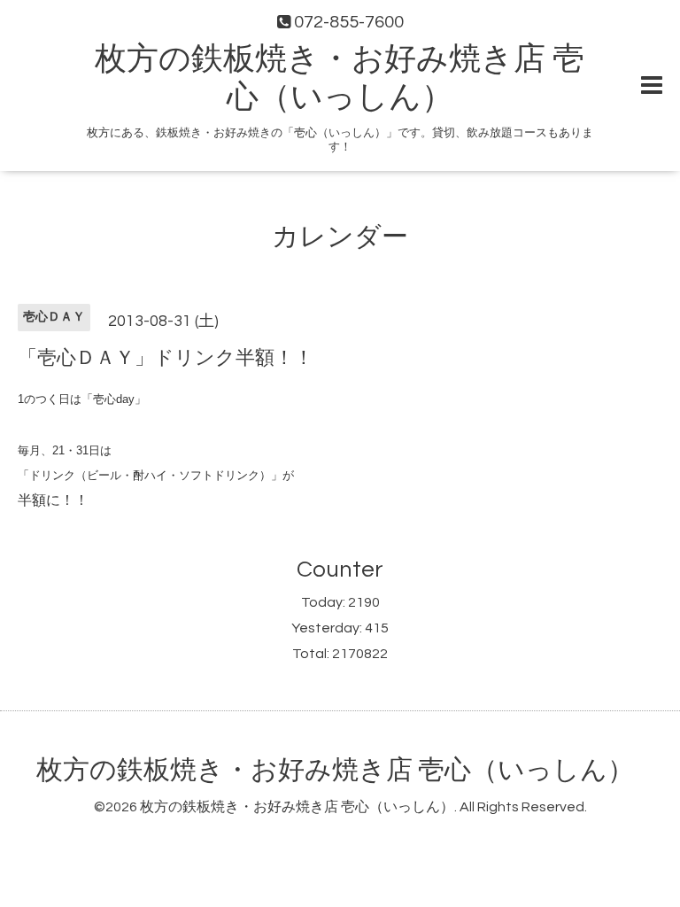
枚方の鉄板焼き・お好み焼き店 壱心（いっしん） (335, 770)
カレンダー (340, 237)
